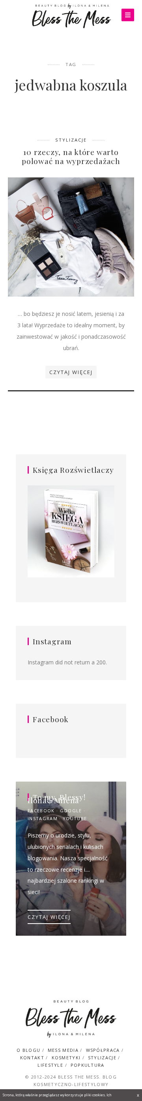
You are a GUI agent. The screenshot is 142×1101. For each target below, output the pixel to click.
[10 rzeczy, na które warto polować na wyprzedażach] (71, 236)
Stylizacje (71, 140)
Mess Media (63, 1050)
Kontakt (32, 1057)
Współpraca (103, 1050)
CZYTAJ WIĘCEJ (49, 916)
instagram (43, 818)
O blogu (28, 1050)
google (71, 810)
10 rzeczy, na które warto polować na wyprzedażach (71, 156)
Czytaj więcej (70, 372)
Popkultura (88, 1065)
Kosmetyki (66, 1057)
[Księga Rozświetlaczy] (71, 532)
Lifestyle (50, 1065)
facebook (41, 810)
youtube (75, 818)
